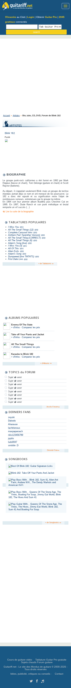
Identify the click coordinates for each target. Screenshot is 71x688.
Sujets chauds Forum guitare (37, 662)
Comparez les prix (31, 327)
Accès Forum (52, 407)
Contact (59, 673)
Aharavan (13, 424)
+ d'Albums (45, 363)
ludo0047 (12, 442)
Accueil (6, 115)
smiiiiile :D (13, 445)
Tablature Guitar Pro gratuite (50, 659)
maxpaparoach (15, 431)
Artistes (16, 115)
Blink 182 (10, 133)
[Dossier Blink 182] (6, 140)
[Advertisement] (35, 75)
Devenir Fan (52, 450)
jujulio (11, 438)
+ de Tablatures (45, 263)
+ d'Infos (15, 327)
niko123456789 (15, 435)
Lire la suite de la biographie (20, 211)
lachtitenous (14, 428)
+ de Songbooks (52, 522)
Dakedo (12, 420)
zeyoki (11, 417)
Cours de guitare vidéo (19, 659)
